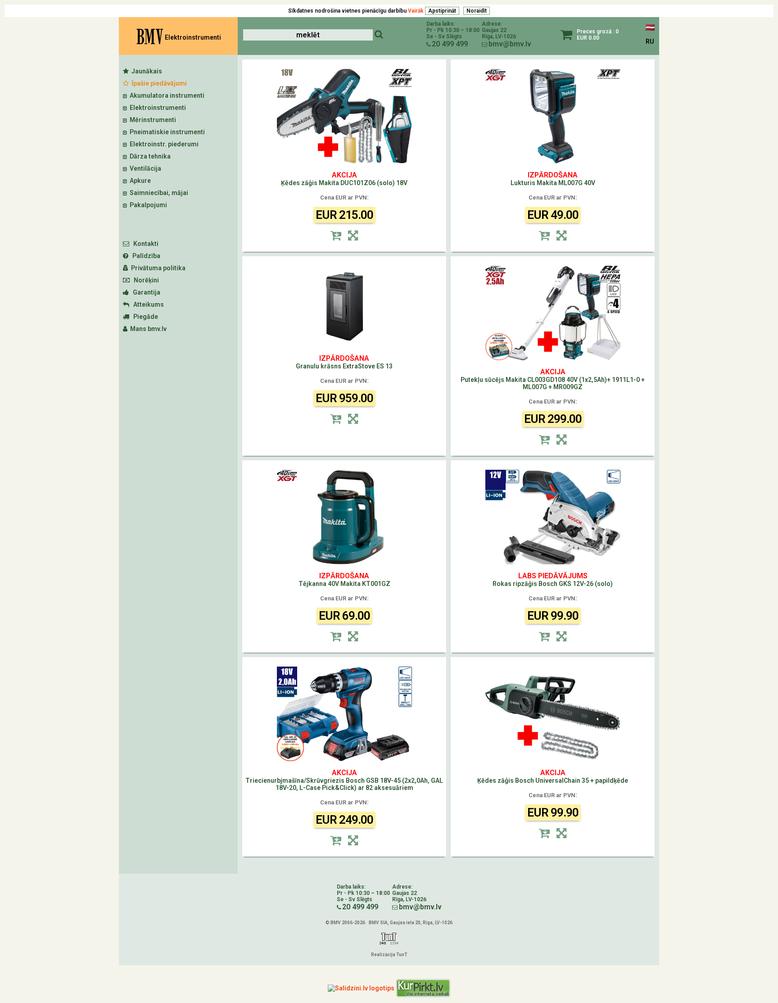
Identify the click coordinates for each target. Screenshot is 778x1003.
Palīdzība (144, 255)
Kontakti (143, 243)
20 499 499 (450, 44)
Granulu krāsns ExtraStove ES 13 (344, 362)
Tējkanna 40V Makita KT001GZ (344, 579)
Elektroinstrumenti (156, 107)
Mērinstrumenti (151, 119)
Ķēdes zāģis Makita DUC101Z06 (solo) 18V (344, 179)
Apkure (139, 180)
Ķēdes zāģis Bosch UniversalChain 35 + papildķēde (552, 776)
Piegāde (143, 316)
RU (650, 41)
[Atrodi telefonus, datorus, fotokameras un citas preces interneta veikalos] (423, 988)
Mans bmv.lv (147, 328)
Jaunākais (145, 71)
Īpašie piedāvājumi (158, 83)
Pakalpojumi (147, 205)
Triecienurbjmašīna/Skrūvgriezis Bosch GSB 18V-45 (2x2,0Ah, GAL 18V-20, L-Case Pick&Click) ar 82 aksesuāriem (344, 780)
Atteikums (146, 304)
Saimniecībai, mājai (157, 192)
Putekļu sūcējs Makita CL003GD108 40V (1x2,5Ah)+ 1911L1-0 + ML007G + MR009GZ (553, 379)
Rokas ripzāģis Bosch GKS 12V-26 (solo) (553, 579)
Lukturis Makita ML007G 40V (553, 179)
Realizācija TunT (389, 954)
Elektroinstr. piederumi (163, 144)
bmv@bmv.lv (510, 44)
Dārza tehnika (149, 156)
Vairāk (416, 11)
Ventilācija (144, 168)
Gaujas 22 (494, 30)
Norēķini (144, 280)
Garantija (144, 292)
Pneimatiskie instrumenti (166, 132)
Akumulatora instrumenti (165, 95)
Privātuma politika (156, 268)
